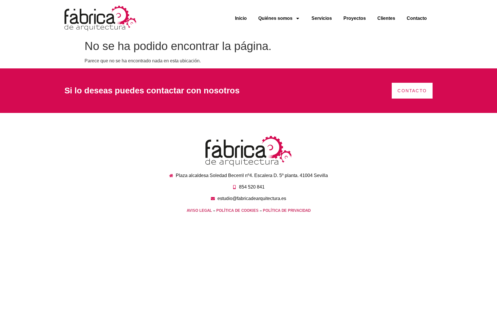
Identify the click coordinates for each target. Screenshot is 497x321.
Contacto (417, 18)
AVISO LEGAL (199, 210)
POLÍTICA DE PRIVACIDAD (287, 210)
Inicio (241, 18)
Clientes (386, 18)
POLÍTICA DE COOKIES (237, 210)
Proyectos (354, 18)
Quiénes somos (275, 18)
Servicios (321, 18)
